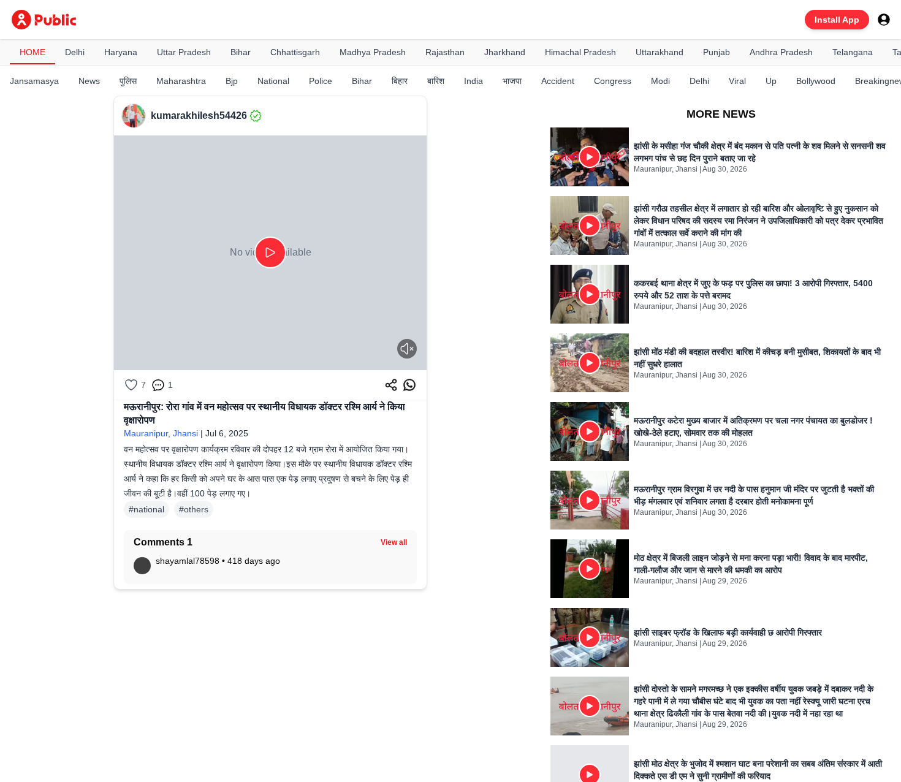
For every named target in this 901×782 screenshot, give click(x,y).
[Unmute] (407, 349)
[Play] (270, 252)
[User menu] (883, 19)
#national (146, 509)
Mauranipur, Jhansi (161, 433)
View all (394, 542)
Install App (837, 20)
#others (193, 509)
